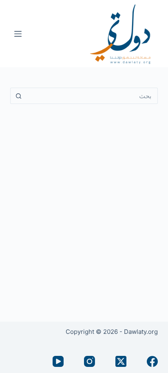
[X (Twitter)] (120, 361)
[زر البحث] (18, 96)
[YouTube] (58, 361)
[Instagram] (89, 361)
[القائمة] (18, 34)
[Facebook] (152, 361)
